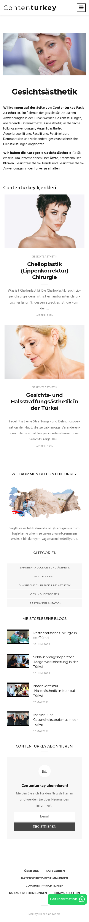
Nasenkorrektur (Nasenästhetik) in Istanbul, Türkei (54, 691)
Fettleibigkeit (44, 576)
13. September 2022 (65, 243)
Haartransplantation (45, 603)
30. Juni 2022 (41, 673)
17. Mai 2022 (41, 702)
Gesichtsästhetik (23, 243)
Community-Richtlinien (44, 885)
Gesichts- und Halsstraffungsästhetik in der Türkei (44, 401)
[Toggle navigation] (81, 7)
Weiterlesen (45, 315)
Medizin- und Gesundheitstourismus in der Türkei (55, 719)
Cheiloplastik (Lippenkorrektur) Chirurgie (44, 270)
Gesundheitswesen (44, 594)
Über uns (31, 871)
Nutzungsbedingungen (28, 893)
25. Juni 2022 (70, 374)
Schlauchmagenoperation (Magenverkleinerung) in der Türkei (55, 662)
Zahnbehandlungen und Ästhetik (44, 567)
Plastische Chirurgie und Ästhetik (44, 585)
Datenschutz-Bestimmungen (44, 878)
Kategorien (55, 871)
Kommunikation (67, 893)
